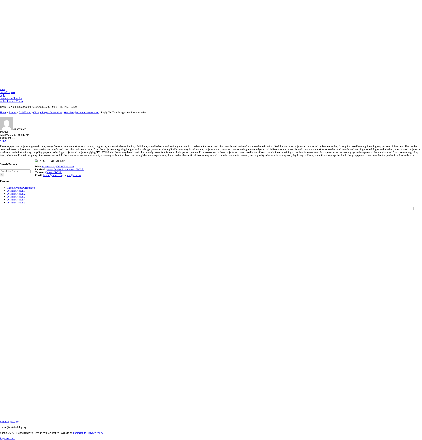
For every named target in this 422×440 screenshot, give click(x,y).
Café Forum (25, 112)
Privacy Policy (95, 432)
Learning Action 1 (16, 190)
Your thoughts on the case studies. (81, 112)
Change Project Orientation (47, 112)
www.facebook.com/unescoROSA (65, 169)
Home (3, 112)
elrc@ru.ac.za (74, 175)
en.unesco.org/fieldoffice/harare (58, 166)
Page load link (7, 438)
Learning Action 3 (16, 196)
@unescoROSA (53, 172)
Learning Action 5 (16, 202)
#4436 (3, 140)
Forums (12, 112)
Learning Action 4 (16, 199)
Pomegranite (79, 432)
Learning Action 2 (16, 193)
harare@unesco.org (53, 175)
